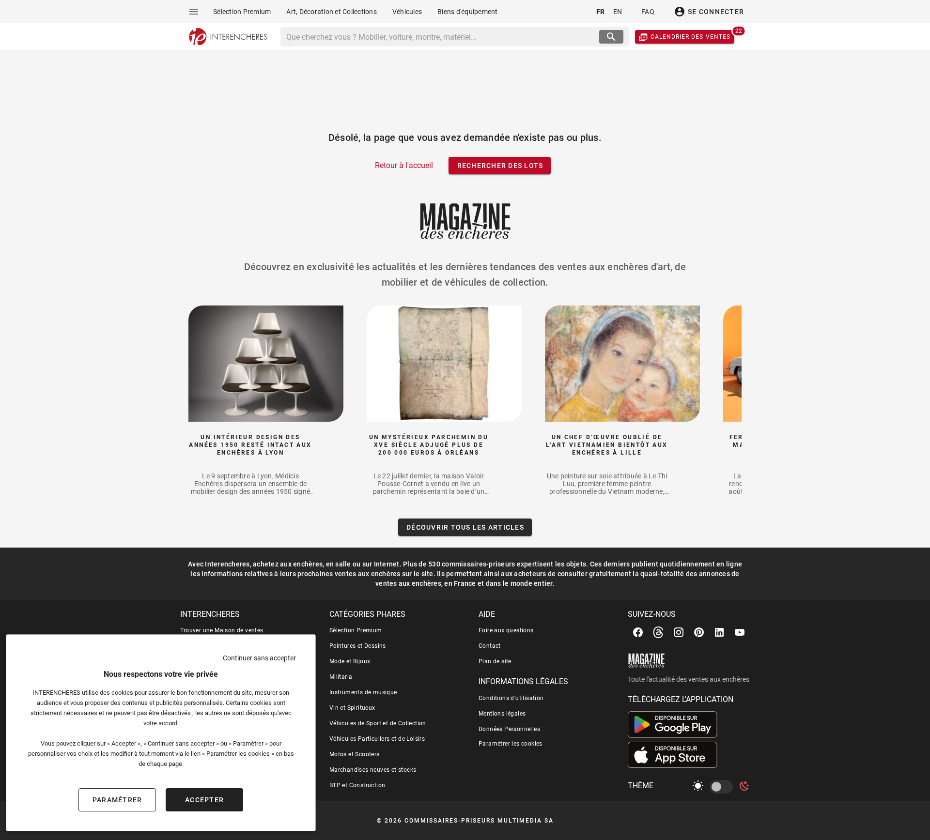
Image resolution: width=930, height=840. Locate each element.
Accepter (204, 800)
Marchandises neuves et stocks (373, 769)
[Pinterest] (699, 632)
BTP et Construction (357, 785)
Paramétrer (117, 800)
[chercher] (611, 37)
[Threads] (658, 632)
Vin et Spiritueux (352, 707)
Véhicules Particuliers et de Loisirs (377, 738)
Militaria (341, 676)
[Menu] (193, 11)
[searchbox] (441, 37)
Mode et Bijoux (350, 661)
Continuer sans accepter (259, 658)
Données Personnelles (509, 729)
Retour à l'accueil (404, 165)
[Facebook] (638, 632)
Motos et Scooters (354, 754)
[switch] (723, 787)
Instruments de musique (363, 692)
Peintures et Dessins (357, 645)
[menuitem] (242, 11)
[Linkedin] (719, 632)
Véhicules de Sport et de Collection (377, 723)
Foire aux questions (506, 630)
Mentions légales (502, 713)
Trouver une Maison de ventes (222, 630)
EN (617, 11)
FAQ (647, 11)
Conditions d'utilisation (511, 698)
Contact (490, 645)
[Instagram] (678, 632)
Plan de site (495, 661)
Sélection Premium (355, 630)
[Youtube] (739, 632)
